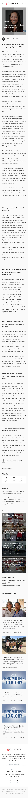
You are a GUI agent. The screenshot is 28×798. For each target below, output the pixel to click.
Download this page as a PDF (15, 461)
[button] (2, 4)
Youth (22, 774)
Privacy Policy (18, 791)
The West (6, 21)
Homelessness (9, 774)
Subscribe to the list (16, 497)
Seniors (10, 777)
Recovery (10, 772)
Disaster (18, 772)
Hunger (17, 774)
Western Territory (6, 468)
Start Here (18, 766)
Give (24, 766)
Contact (11, 766)
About (4, 766)
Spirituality (17, 777)
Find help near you (14, 760)
